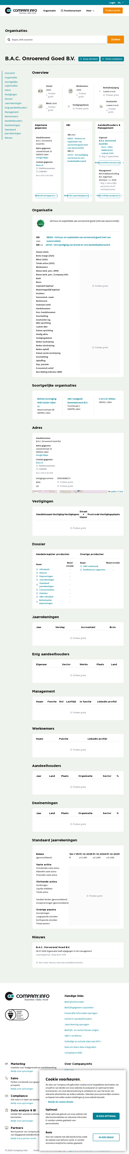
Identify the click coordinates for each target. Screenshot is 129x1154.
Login (112, 2)
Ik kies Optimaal (106, 1116)
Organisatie (49, 10)
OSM (121, 491)
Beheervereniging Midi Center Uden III (46, 402)
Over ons (69, 1069)
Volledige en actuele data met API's (82, 1041)
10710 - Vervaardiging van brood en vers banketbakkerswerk (77, 157)
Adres (8, 90)
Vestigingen (11, 94)
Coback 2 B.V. (107, 153)
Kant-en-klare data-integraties (80, 1047)
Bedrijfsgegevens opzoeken (79, 1007)
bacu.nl (39, 165)
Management (12, 111)
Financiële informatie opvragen (81, 1013)
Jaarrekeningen (13, 103)
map (77, 491)
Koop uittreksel (90, 58)
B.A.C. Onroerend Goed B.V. (107, 142)
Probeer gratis (113, 10)
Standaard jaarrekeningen (13, 131)
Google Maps (42, 157)
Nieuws (8, 137)
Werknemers (11, 116)
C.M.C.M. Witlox (107, 398)
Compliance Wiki (73, 1052)
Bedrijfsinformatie (74, 1001)
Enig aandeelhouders (16, 107)
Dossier (9, 98)
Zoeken (115, 39)
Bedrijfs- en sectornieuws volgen (81, 1030)
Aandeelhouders (13, 120)
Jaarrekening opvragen (76, 1024)
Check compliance (113, 58)
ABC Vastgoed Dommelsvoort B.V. (77, 400)
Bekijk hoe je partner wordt (23, 1138)
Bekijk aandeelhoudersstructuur (109, 162)
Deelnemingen (12, 125)
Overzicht (10, 73)
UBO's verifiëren (73, 1035)
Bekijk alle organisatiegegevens (78, 195)
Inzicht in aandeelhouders (78, 1018)
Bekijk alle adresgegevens (45, 195)
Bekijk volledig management (109, 195)
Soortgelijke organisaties (11, 83)
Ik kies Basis (106, 1137)
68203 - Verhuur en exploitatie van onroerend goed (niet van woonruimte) (77, 143)
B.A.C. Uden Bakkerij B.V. (107, 148)
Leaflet (113, 491)
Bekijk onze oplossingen (22, 1071)
